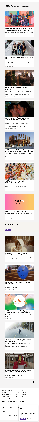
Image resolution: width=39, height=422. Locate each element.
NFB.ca (23, 390)
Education (23, 396)
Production (24, 392)
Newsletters (17, 398)
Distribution (24, 394)
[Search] (38, 1)
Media (16, 396)
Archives (23, 398)
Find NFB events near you (6, 394)
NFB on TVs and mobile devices (8, 405)
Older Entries (30, 382)
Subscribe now (7, 229)
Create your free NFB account (7, 390)
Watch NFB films (5, 392)
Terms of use (18, 415)
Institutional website (11, 415)
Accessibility (4, 415)
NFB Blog (3, 1)
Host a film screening (6, 398)
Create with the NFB (6, 396)
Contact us (17, 394)
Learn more (29, 418)
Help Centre (17, 392)
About (16, 390)
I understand (23, 418)
